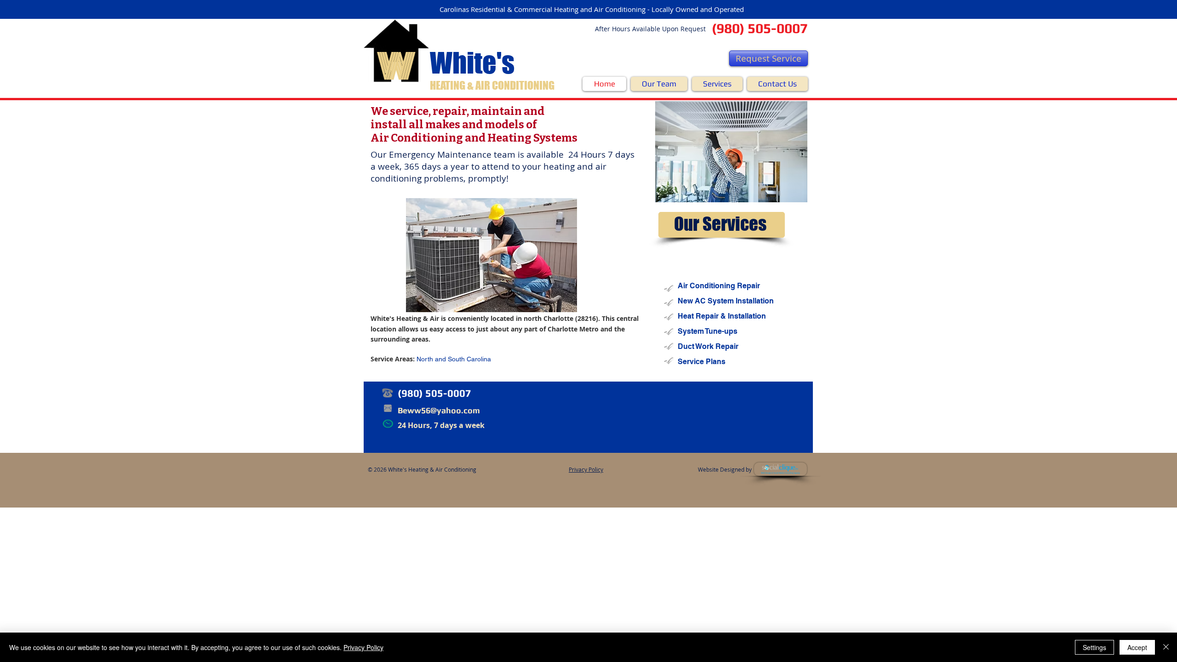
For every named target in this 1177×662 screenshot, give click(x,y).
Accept (1137, 647)
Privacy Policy (363, 647)
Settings (1094, 647)
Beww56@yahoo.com (439, 410)
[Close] (1165, 647)
